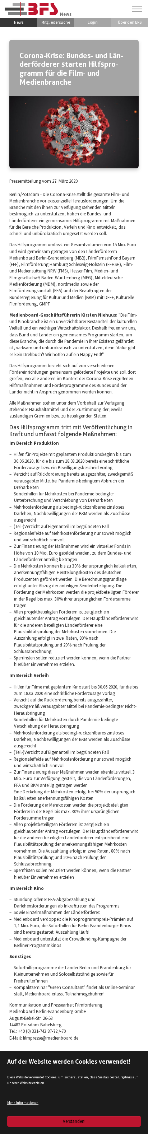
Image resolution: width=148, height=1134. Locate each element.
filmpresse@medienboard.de (50, 1038)
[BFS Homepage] (31, 8)
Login (93, 22)
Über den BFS (130, 22)
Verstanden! (74, 1121)
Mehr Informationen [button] (22, 1102)
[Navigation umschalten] (137, 9)
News (18, 22)
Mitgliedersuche (55, 22)
